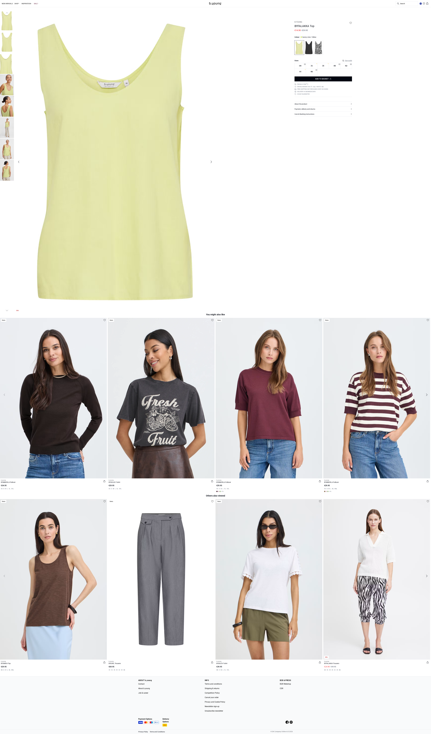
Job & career (143, 693)
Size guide (348, 60)
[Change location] (420, 3)
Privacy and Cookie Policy (215, 702)
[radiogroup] (323, 69)
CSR (281, 688)
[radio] (311, 66)
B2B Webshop (285, 684)
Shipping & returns (212, 688)
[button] (323, 104)
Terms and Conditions (157, 732)
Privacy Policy (143, 732)
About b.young (144, 688)
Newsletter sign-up (212, 706)
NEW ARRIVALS (7, 3)
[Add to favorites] (350, 23)
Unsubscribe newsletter (214, 711)
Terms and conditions (213, 684)
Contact (141, 684)
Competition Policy (212, 693)
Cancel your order (212, 697)
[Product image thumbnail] (7, 20)
